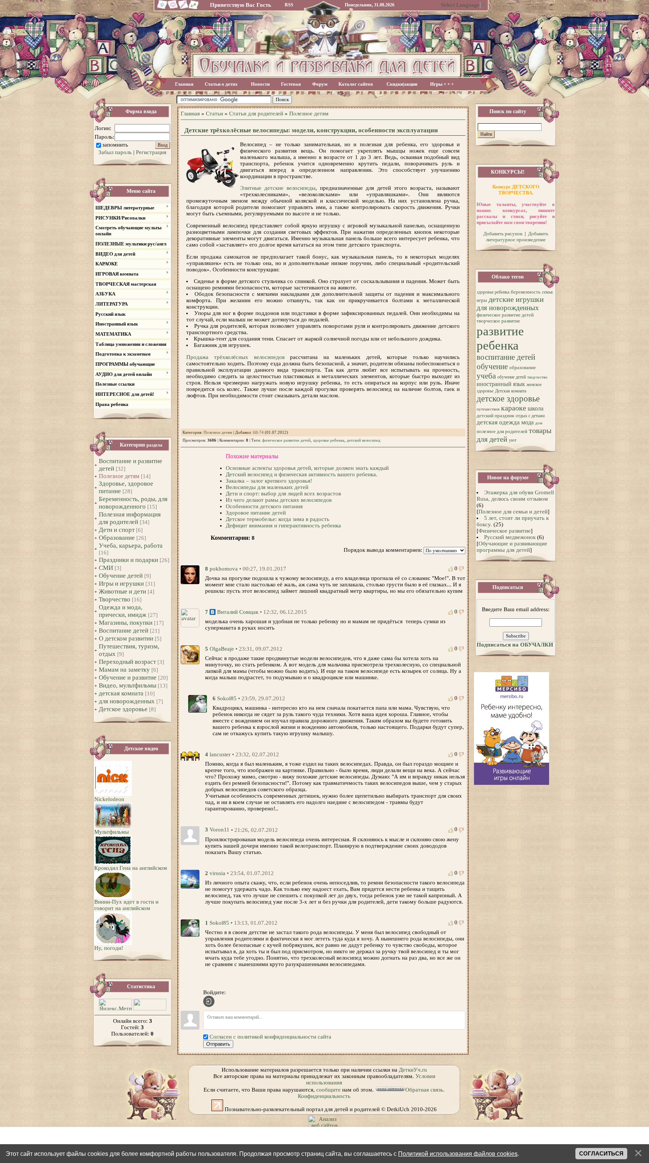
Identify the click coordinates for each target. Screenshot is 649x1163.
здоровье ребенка (328, 440)
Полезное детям (119, 476)
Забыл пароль (115, 152)
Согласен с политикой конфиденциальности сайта (270, 1037)
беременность (525, 292)
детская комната (121, 693)
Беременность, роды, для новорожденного (133, 502)
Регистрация (151, 152)
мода (527, 422)
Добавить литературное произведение (517, 236)
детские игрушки (516, 299)
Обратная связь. (425, 1090)
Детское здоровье (123, 709)
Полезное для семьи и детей (513, 512)
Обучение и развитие (128, 677)
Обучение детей (121, 575)
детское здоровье (508, 398)
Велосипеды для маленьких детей (267, 487)
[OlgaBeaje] (190, 654)
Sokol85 (227, 698)
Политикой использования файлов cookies (458, 1153)
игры (482, 300)
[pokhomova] (190, 574)
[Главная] (161, 8)
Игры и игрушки (121, 583)
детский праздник (495, 415)
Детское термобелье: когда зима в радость (277, 519)
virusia (217, 873)
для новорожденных (127, 701)
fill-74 (258, 432)
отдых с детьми (530, 415)
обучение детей (511, 377)
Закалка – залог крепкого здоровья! (269, 481)
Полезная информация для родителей (130, 518)
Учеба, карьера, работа (131, 545)
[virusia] (190, 878)
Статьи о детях (221, 84)
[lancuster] (190, 755)
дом (538, 423)
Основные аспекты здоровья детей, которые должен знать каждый (307, 468)
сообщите (328, 1090)
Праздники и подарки (128, 559)
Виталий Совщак (237, 612)
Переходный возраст (127, 661)
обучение (492, 366)
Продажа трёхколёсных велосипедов (235, 357)
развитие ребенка (500, 338)
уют (512, 440)
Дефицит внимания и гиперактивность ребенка (283, 525)
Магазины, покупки (125, 622)
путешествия (488, 409)
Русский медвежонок (510, 537)
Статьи (214, 114)
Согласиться (601, 1154)
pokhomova (224, 569)
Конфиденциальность (324, 1096)
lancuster (220, 754)
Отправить (218, 1044)
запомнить (115, 145)
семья (547, 292)
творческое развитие (498, 321)
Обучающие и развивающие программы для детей (512, 547)
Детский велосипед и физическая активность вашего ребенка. (301, 474)
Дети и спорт (116, 529)
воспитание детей (506, 357)
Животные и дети (122, 591)
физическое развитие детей (286, 440)
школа (535, 408)
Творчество (114, 599)
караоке (513, 408)
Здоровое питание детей (256, 513)
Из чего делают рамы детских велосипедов (279, 500)
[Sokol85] (197, 703)
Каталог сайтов (355, 84)
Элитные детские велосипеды (277, 188)
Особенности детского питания (264, 506)
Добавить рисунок (502, 233)
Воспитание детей (123, 630)
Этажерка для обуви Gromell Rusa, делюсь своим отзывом (515, 495)
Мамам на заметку (124, 669)
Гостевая (291, 84)
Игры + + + (442, 84)
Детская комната (510, 391)
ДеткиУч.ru (413, 1070)
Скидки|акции (401, 84)
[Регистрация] (183, 8)
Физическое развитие (504, 531)
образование (522, 367)
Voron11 (219, 830)
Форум (320, 84)
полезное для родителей (502, 431)
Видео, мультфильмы (127, 685)
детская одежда (498, 422)
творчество (537, 377)
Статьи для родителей (256, 114)
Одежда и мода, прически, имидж (122, 611)
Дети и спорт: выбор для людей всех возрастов (283, 494)
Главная (184, 84)
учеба (486, 375)
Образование (117, 537)
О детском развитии (126, 638)
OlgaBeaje (222, 649)
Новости (260, 84)
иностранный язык (501, 384)
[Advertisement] (378, 100)
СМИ (106, 567)
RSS (289, 5)
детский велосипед (363, 440)
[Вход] (208, 1001)
